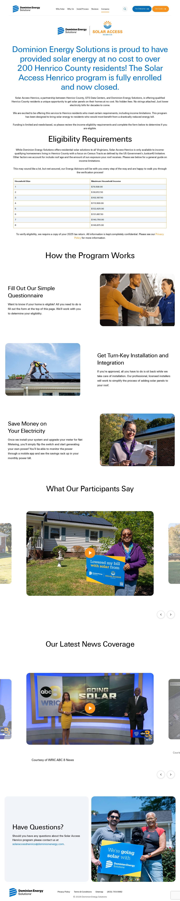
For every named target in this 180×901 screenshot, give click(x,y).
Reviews (94, 9)
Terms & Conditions (83, 892)
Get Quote (159, 9)
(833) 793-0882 (115, 892)
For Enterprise (140, 9)
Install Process (83, 9)
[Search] (125, 9)
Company (105, 9)
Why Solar (60, 9)
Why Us (70, 9)
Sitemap (99, 892)
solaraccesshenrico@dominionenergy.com (38, 844)
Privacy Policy (64, 892)
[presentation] (161, 615)
